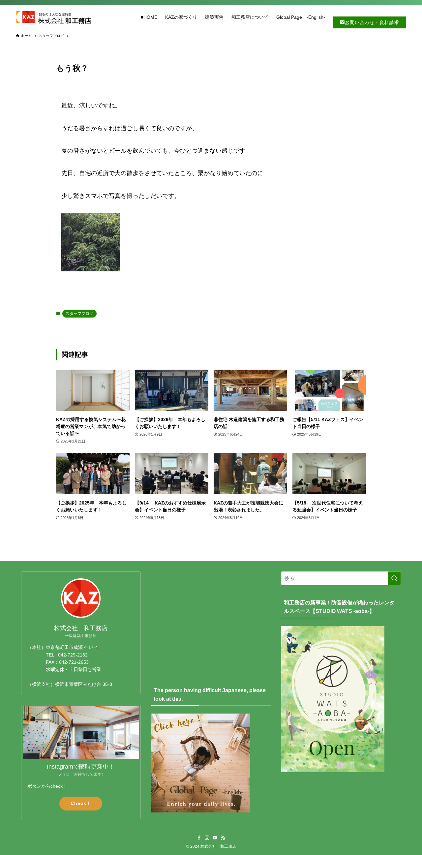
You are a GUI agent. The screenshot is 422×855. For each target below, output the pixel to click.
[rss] (223, 838)
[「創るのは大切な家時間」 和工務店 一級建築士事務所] (53, 17)
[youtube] (215, 838)
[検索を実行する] (394, 578)
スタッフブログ (79, 313)
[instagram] (207, 838)
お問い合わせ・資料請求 (372, 22)
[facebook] (199, 838)
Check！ (81, 803)
